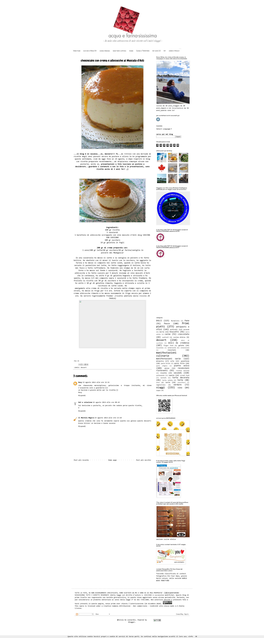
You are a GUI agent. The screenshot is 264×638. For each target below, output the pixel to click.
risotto (163, 373)
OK (196, 636)
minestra (160, 361)
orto (172, 361)
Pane (187, 321)
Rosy (80, 382)
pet (165, 51)
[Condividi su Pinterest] (87, 364)
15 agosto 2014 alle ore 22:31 (96, 382)
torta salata (167, 380)
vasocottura (181, 382)
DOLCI (159, 321)
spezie (171, 375)
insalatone (159, 348)
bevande (186, 329)
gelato (181, 345)
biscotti (174, 332)
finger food (168, 345)
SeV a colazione (85, 402)
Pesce (167, 324)
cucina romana (105, 51)
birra (162, 332)
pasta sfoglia (161, 366)
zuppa (158, 390)
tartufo (163, 378)
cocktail (165, 337)
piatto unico (181, 366)
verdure (178, 385)
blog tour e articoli (119, 51)
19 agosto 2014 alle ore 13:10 (108, 418)
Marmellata (175, 321)
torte (180, 380)
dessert (84, 367)
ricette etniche (182, 371)
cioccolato (183, 334)
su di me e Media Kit (90, 51)
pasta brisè (165, 363)
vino (180, 388)
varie (168, 382)
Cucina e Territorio (142, 51)
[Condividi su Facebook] (85, 364)
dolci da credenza (178, 343)
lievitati (172, 350)
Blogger (131, 622)
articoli (174, 329)
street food (184, 375)
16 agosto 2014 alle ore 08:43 (106, 402)
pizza (167, 368)
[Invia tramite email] (79, 364)
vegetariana (160, 385)
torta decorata (180, 378)
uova (158, 382)
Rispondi (82, 395)
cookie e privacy (174, 51)
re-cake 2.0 (156, 51)
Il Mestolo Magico (86, 418)
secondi (178, 373)
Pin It (76, 361)
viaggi (131, 51)
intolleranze (185, 348)
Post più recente (81, 460)
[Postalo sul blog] (81, 364)
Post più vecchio (143, 460)
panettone (185, 361)
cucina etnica (179, 337)
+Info (190, 636)
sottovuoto (160, 375)
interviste (172, 348)
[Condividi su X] (83, 364)
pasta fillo (179, 363)
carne (167, 334)
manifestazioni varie (168, 359)
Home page (76, 51)
